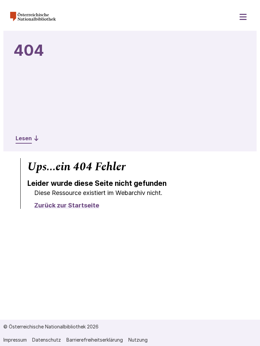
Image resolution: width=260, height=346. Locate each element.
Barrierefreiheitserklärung (94, 340)
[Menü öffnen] (243, 17)
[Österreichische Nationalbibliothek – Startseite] (33, 19)
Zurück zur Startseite (66, 205)
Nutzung (138, 340)
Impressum (15, 340)
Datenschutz (46, 340)
